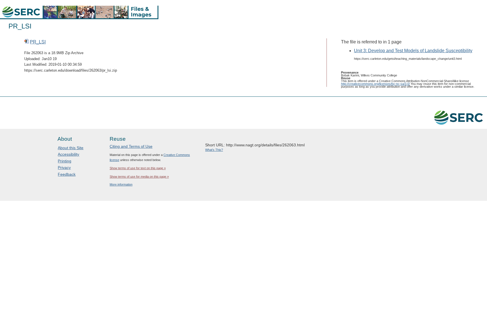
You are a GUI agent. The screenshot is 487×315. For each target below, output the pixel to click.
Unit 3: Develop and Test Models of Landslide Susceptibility (413, 50)
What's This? (214, 149)
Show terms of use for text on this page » (138, 168)
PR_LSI (38, 41)
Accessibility (68, 154)
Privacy (64, 167)
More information (121, 184)
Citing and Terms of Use (131, 146)
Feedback (67, 174)
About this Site (70, 148)
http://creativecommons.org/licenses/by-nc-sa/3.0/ (375, 83)
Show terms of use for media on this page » (139, 176)
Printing (64, 161)
